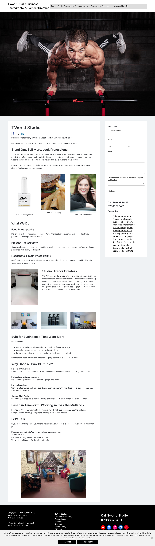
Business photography (123, 222)
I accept (67, 542)
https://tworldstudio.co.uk (18, 525)
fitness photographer (122, 230)
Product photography (122, 239)
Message (111, 161)
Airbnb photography (122, 216)
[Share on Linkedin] (22, 134)
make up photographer (123, 233)
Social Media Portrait (122, 248)
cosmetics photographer (124, 225)
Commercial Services (100, 6)
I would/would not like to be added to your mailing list (125, 179)
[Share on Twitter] (18, 134)
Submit (112, 191)
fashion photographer (122, 227)
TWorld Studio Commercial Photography (68, 6)
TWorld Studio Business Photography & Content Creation (28, 6)
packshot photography (123, 236)
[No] (152, 538)
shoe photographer (121, 245)
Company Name (115, 130)
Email (110, 151)
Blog (128, 6)
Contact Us (119, 6)
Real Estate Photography (124, 242)
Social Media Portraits (123, 251)
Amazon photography (123, 219)
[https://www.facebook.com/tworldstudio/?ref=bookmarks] (13, 134)
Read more (88, 542)
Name (110, 139)
